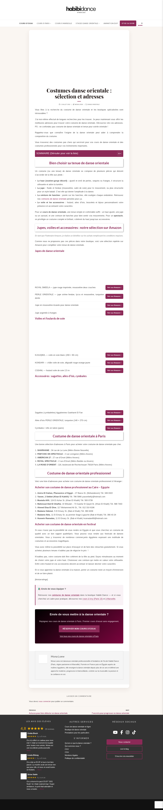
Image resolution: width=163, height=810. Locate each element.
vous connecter (45, 701)
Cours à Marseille (63, 23)
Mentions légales (71, 755)
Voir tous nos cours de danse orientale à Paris (79, 636)
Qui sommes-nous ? (73, 746)
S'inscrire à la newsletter (124, 756)
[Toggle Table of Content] (118, 154)
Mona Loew (79, 104)
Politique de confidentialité (75, 758)
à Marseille (110, 599)
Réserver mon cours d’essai (79, 629)
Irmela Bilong (33, 755)
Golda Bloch (32, 733)
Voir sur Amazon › (114, 287)
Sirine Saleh (32, 774)
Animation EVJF (111, 23)
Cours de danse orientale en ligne (78, 727)
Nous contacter (124, 742)
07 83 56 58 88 (128, 23)
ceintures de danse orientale (53, 199)
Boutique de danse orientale (75, 730)
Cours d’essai (26, 23)
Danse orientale (93, 104)
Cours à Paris (43, 23)
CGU (67, 752)
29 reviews (49, 729)
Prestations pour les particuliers (77, 733)
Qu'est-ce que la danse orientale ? (78, 743)
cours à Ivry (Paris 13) (92, 599)
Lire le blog (124, 749)
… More (38, 770)
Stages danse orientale (87, 23)
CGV (67, 749)
